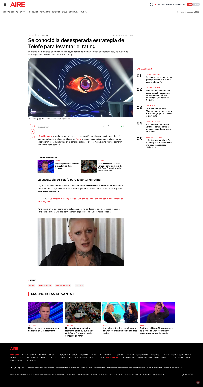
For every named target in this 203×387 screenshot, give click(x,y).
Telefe (78, 139)
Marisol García (43, 127)
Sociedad (100, 358)
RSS (182, 367)
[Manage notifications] (198, 382)
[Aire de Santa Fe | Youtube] (23, 367)
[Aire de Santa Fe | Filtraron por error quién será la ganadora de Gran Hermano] (46, 166)
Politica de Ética (49, 367)
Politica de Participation (154, 367)
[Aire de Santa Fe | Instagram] (19, 367)
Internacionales (107, 355)
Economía (73, 12)
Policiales (33, 12)
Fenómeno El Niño (128, 358)
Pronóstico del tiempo (148, 358)
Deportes (56, 12)
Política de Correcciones (35, 367)
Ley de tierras (177, 358)
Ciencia (120, 355)
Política (83, 12)
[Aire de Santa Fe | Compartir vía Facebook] (32, 131)
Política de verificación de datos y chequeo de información (126, 367)
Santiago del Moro (63, 285)
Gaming (63, 358)
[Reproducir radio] (151, 4)
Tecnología (24, 358)
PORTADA (31, 35)
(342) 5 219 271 (111, 374)
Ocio (91, 358)
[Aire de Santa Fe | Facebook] (11, 367)
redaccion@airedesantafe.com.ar (153, 374)
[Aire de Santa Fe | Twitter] (15, 367)
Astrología (52, 358)
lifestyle (79, 285)
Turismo (34, 358)
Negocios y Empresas (78, 358)
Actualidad (45, 12)
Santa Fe (23, 12)
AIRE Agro (130, 355)
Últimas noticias (10, 12)
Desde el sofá (177, 355)
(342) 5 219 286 (136, 374)
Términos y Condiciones (171, 367)
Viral (43, 358)
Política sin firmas (100, 367)
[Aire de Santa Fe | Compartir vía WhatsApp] (32, 137)
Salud (64, 12)
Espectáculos (42, 35)
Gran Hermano (45, 136)
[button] (5, 4)
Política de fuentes (86, 367)
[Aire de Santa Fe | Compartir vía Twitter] (32, 126)
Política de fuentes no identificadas (67, 367)
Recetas (165, 355)
